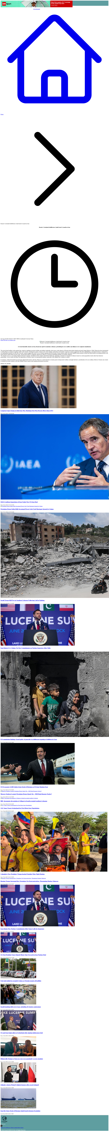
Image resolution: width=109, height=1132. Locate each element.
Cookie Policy (17, 1127)
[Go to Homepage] (4, 1122)
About (21, 1127)
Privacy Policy (10, 1127)
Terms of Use (4, 1127)
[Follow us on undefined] (1, 1126)
